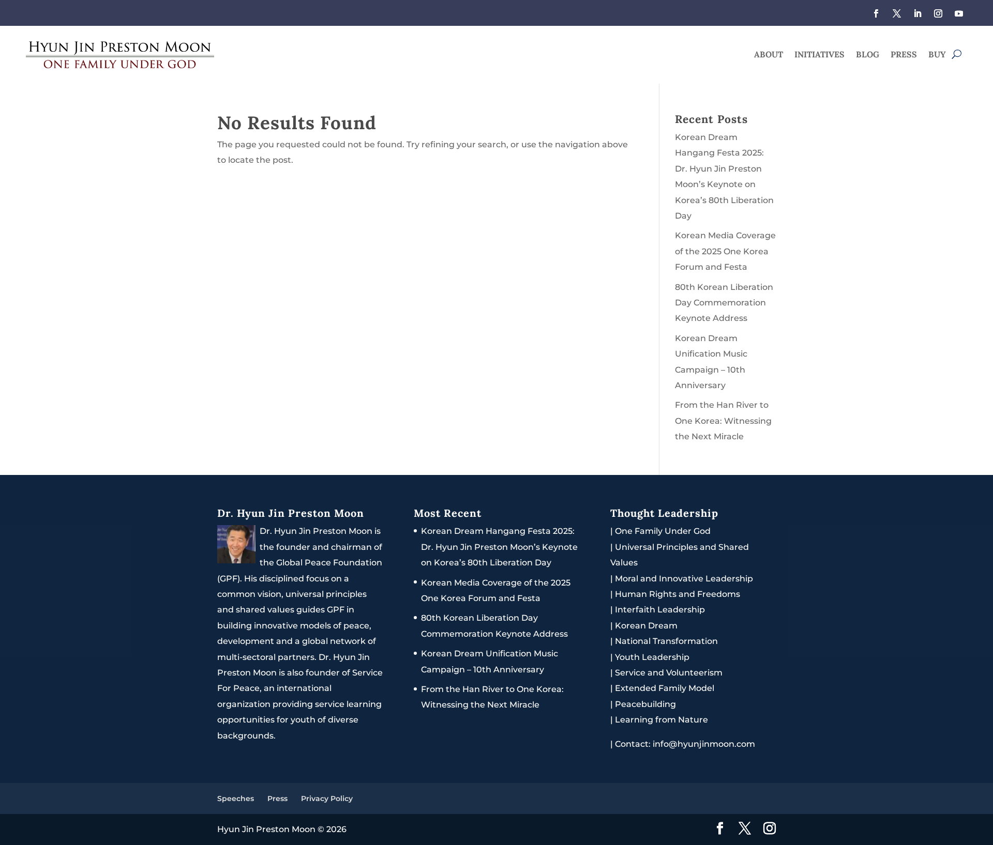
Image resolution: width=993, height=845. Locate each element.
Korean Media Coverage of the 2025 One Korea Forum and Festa (725, 251)
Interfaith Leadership (660, 609)
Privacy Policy (327, 798)
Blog (867, 55)
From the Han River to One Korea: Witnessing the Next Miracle (723, 420)
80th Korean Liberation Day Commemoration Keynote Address (724, 303)
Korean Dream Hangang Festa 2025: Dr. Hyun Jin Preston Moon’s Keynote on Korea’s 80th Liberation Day (499, 546)
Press (904, 55)
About (768, 55)
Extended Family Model (664, 688)
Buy (937, 55)
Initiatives (819, 55)
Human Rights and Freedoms (677, 594)
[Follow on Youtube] (959, 13)
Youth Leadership (652, 657)
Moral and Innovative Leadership (684, 578)
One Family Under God (663, 531)
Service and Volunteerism (669, 673)
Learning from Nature (661, 720)
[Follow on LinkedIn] (917, 13)
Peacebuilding (645, 704)
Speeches (235, 798)
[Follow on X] (897, 13)
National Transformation (666, 641)
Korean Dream (646, 626)
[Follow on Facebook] (876, 13)
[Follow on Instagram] (938, 13)
